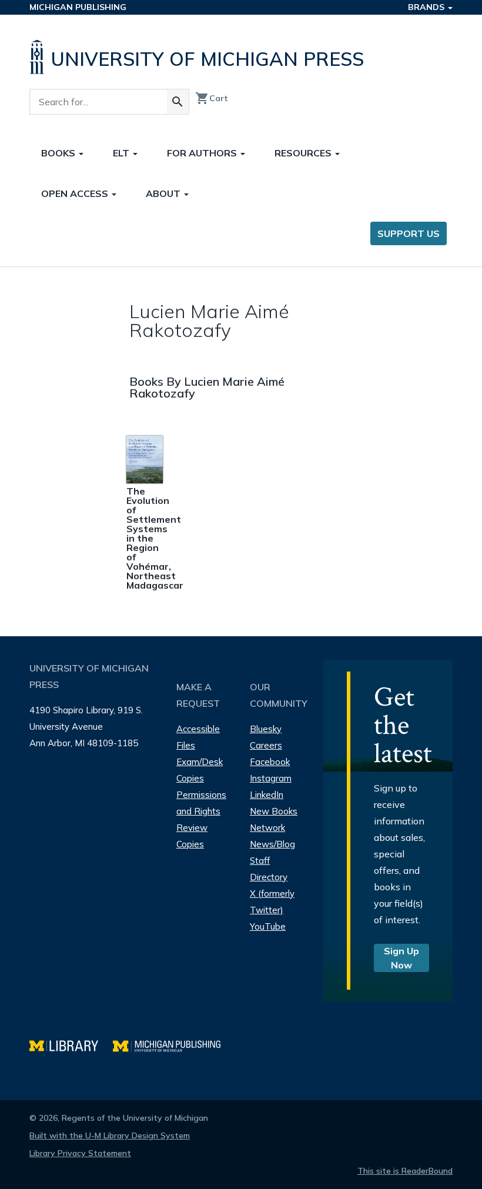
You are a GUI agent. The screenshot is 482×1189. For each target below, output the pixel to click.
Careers (266, 745)
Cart (211, 98)
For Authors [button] (203, 153)
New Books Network (273, 819)
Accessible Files (198, 737)
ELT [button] (122, 153)
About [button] (164, 193)
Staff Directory (268, 869)
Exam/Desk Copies (199, 770)
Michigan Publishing (77, 7)
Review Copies (191, 836)
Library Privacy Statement (80, 1153)
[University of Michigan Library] (71, 1044)
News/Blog (272, 844)
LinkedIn (266, 794)
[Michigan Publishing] (172, 1044)
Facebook (270, 761)
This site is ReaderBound (405, 1170)
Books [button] (59, 153)
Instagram (271, 778)
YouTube (268, 926)
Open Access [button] (76, 193)
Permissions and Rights (201, 803)
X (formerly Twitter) (272, 902)
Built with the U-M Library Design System (109, 1135)
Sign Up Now (401, 958)
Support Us (408, 233)
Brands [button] (427, 7)
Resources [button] (304, 153)
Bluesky (266, 728)
